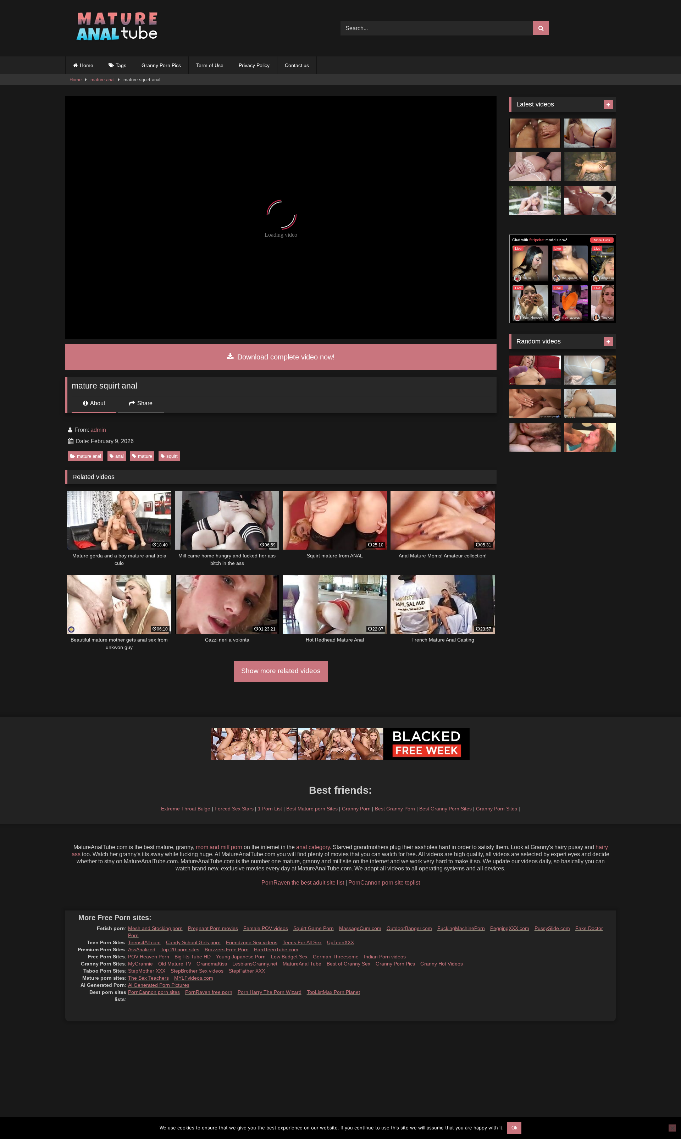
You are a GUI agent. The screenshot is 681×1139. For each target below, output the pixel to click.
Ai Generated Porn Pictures (158, 985)
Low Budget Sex (289, 956)
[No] (672, 1128)
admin (98, 430)
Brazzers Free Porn (227, 949)
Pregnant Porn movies (213, 928)
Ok (514, 1127)
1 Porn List (270, 808)
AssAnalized (141, 949)
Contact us (297, 65)
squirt (172, 456)
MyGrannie (140, 964)
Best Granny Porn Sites (445, 808)
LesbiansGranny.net (254, 964)
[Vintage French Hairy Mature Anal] (535, 437)
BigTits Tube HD (193, 956)
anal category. (313, 847)
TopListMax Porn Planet (333, 992)
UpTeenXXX (340, 942)
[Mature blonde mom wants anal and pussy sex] (535, 370)
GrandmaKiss (211, 964)
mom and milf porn (219, 847)
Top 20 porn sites (180, 949)
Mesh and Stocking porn (155, 928)
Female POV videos (265, 928)
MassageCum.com (360, 928)
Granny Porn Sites (496, 808)
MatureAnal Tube (302, 964)
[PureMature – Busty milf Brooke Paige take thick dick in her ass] (535, 200)
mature (145, 456)
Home (86, 65)
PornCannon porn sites (154, 992)
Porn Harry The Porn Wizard (269, 992)
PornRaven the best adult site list (302, 883)
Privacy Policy (254, 65)
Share (144, 403)
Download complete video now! (285, 357)
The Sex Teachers (148, 978)
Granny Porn (356, 808)
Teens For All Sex (302, 942)
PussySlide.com (552, 928)
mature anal (102, 79)
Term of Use (209, 65)
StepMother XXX (146, 971)
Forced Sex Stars (234, 808)
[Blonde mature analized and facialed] (535, 166)
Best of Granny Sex (348, 964)
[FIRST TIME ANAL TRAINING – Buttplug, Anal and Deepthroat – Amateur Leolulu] (590, 133)
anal (119, 456)
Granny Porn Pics (161, 65)
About (97, 403)
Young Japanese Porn (241, 956)
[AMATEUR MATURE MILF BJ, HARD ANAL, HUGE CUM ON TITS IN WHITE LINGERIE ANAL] (590, 370)
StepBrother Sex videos (197, 971)
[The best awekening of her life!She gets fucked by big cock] (590, 200)
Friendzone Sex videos (251, 942)
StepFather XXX (247, 971)
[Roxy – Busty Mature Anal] (590, 437)
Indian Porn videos (385, 956)
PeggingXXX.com (509, 928)
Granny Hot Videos (441, 964)
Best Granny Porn (395, 808)
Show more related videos (281, 671)
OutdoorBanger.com (409, 928)
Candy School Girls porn (193, 942)
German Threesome (336, 956)
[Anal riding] (590, 403)
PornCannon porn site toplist (384, 883)
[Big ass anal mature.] (535, 133)
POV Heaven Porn (148, 956)
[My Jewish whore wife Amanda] (590, 166)
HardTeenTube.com (276, 949)
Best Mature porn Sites (312, 808)
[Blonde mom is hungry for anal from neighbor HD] (535, 403)
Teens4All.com (144, 942)
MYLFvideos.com (193, 978)
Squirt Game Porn (313, 928)
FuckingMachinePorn (461, 928)
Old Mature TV (174, 964)
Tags (121, 65)
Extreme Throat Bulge (185, 808)
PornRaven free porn (208, 992)
